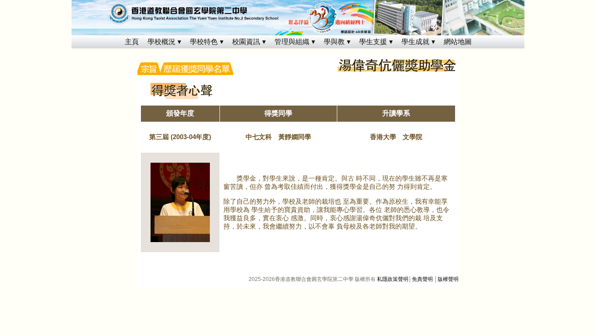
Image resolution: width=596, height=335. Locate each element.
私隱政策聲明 (392, 279)
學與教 (334, 41)
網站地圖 (458, 41)
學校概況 (161, 41)
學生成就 (415, 41)
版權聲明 (448, 279)
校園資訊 (246, 41)
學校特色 (204, 41)
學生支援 (373, 41)
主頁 (132, 41)
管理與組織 (291, 41)
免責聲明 (422, 279)
